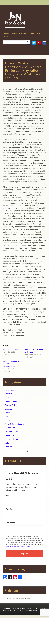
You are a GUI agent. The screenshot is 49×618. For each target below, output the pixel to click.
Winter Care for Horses (12, 349)
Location (6, 36)
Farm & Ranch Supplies (14, 424)
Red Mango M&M (17, 611)
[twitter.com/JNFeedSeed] (33, 48)
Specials (6, 34)
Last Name (10, 523)
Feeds (7, 420)
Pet (6, 416)
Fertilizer (8, 394)
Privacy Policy (11, 405)
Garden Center (11, 428)
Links (38, 34)
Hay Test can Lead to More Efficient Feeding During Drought (11, 363)
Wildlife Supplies (11, 432)
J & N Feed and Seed (25, 608)
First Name (10, 509)
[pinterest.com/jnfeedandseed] (38, 48)
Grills (7, 397)
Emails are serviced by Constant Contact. (18, 546)
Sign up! (24, 554)
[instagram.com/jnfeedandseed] (43, 48)
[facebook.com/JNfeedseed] (28, 48)
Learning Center (27, 34)
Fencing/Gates (11, 390)
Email (8, 495)
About (7, 413)
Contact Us (15, 34)
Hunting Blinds (11, 401)
